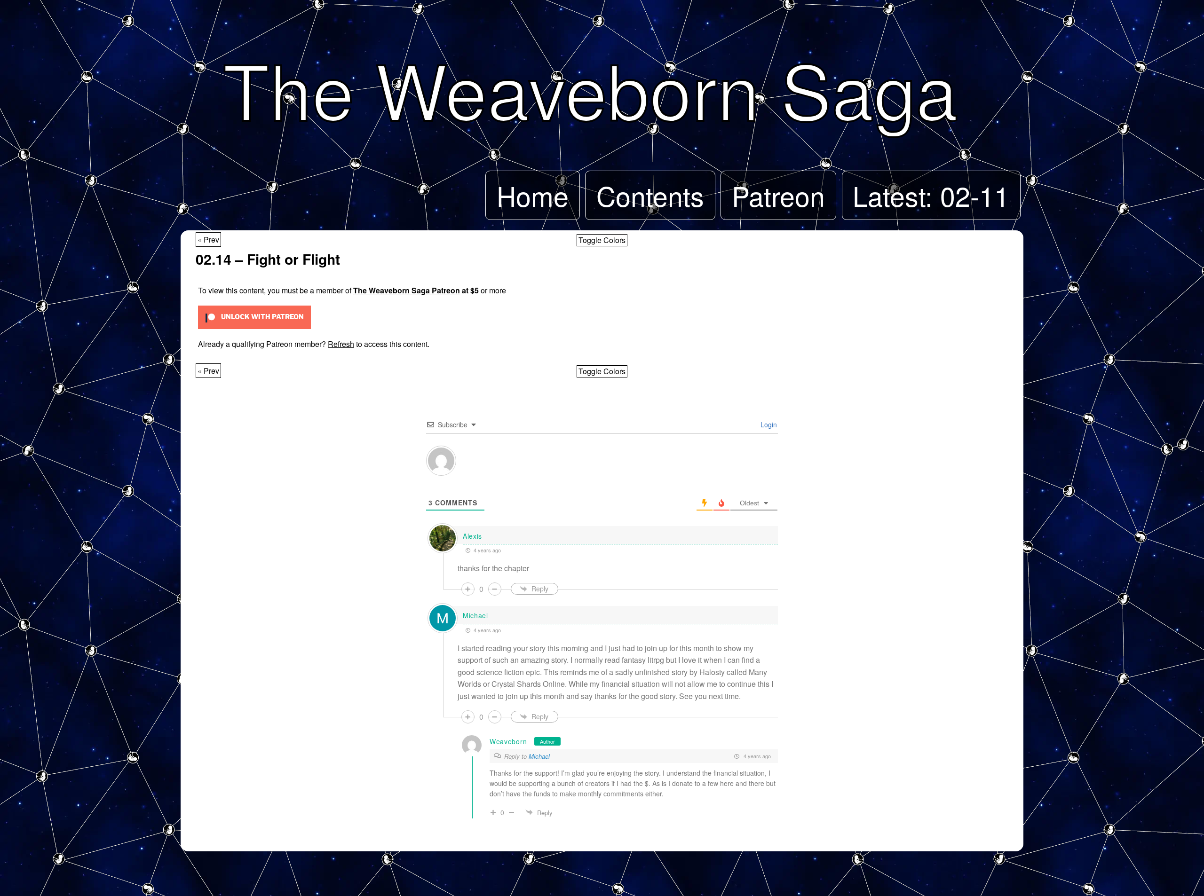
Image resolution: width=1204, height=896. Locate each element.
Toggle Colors (602, 240)
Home (533, 195)
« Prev (208, 239)
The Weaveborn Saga (590, 87)
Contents (650, 195)
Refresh (341, 343)
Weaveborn (508, 741)
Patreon (778, 195)
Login (768, 424)
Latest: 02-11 (931, 195)
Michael (539, 756)
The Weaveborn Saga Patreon (406, 290)
